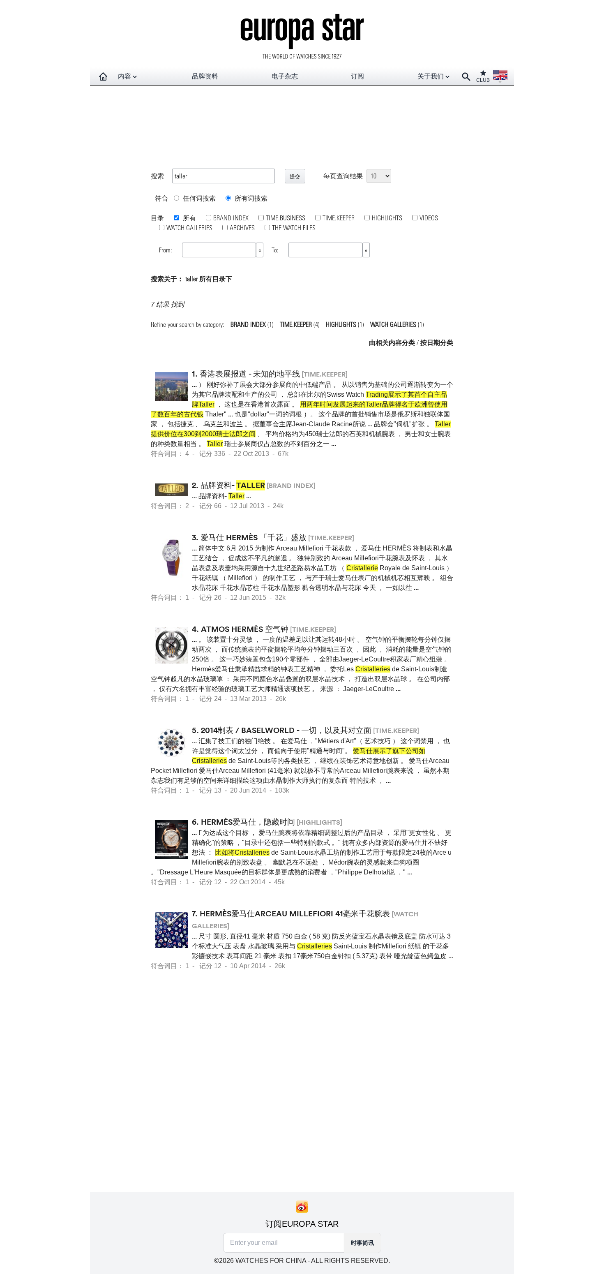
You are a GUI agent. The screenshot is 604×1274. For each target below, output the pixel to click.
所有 (188, 218)
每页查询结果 (343, 176)
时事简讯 (362, 1242)
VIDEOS (429, 218)
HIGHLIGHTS (387, 218)
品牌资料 (205, 76)
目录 (157, 218)
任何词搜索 (198, 198)
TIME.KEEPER (339, 218)
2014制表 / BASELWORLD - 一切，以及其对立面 (286, 730)
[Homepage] (103, 76)
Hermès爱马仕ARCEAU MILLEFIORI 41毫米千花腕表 (295, 913)
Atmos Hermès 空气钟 (244, 629)
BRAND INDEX (231, 218)
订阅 (357, 76)
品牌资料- (233, 485)
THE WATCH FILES (294, 227)
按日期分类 (436, 342)
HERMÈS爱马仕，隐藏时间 (248, 821)
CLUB (483, 80)
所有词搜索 (250, 198)
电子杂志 (285, 76)
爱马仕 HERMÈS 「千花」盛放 (254, 537)
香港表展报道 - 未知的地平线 (250, 373)
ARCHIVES (242, 227)
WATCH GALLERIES (189, 227)
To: (276, 250)
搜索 (157, 176)
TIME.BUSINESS (285, 218)
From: (166, 250)
